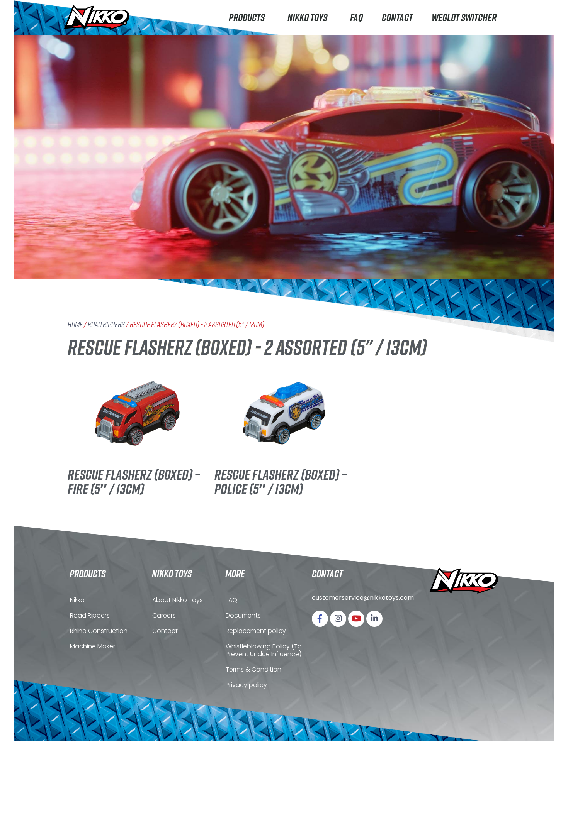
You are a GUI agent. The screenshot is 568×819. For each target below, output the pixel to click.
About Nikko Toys (177, 600)
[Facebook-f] (320, 619)
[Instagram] (338, 619)
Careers (164, 615)
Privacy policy (246, 684)
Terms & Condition (253, 669)
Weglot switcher (464, 17)
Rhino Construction (99, 630)
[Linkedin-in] (374, 619)
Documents (243, 615)
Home (75, 324)
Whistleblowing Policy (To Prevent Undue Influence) (264, 650)
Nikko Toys (307, 17)
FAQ (356, 17)
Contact (397, 17)
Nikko (77, 600)
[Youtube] (356, 619)
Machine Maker (92, 646)
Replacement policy (256, 630)
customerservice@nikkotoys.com (363, 597)
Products (247, 17)
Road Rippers (106, 324)
